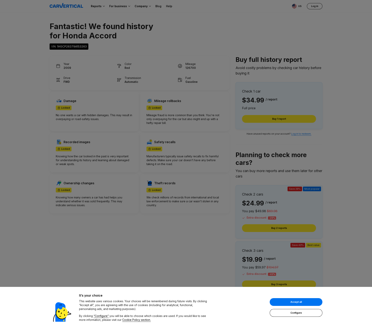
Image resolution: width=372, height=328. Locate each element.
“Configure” (101, 316)
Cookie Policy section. (136, 319)
